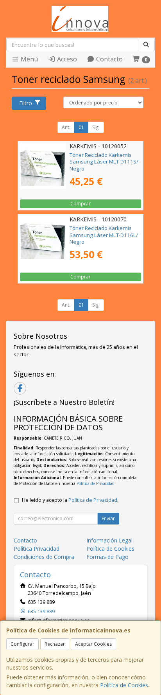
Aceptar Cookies (93, 644)
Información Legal (109, 540)
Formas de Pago (107, 556)
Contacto (109, 59)
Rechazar (55, 644)
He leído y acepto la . (70, 500)
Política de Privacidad (95, 483)
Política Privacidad (36, 548)
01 (81, 127)
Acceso (66, 59)
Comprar (80, 203)
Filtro (25, 103)
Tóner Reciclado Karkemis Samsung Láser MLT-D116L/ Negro (104, 234)
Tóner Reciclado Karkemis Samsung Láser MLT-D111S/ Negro (104, 161)
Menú (28, 59)
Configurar (22, 644)
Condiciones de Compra (44, 556)
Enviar (108, 518)
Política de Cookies (124, 685)
